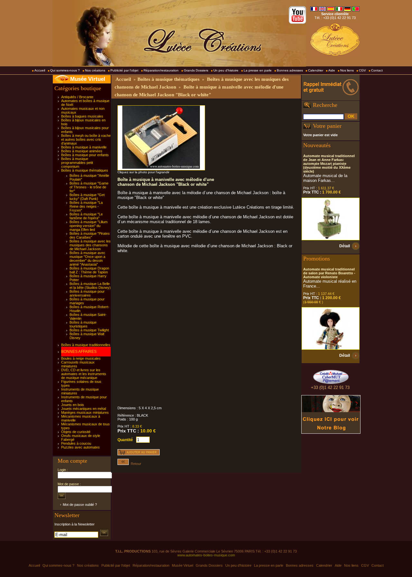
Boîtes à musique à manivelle (84, 147)
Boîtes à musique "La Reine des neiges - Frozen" (86, 206)
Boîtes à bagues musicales (82, 116)
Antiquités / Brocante (77, 97)
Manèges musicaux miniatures (85, 412)
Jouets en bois (72, 405)
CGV (362, 70)
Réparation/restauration (161, 70)
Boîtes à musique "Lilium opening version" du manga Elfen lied (89, 226)
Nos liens (347, 70)
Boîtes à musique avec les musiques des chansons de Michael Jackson (90, 245)
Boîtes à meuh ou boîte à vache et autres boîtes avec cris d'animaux (86, 139)
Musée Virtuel (87, 79)
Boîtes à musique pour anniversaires (87, 293)
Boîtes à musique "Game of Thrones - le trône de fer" (89, 187)
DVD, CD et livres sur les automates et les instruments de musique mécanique (83, 374)
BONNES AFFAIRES (79, 351)
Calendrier (315, 70)
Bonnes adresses (290, 70)
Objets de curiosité (75, 432)
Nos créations (95, 70)
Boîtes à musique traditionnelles (85, 345)
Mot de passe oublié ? (80, 504)
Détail (344, 246)
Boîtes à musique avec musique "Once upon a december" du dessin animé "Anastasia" (87, 258)
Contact (377, 70)
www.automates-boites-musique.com (206, 555)
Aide (331, 70)
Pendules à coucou (76, 443)
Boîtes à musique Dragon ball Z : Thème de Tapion (89, 270)
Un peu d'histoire (226, 70)
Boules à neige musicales (81, 358)
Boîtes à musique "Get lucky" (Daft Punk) (87, 197)
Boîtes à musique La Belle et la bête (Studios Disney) (90, 285)
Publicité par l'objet (124, 70)
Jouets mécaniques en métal (83, 409)
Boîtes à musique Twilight (89, 330)
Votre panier (327, 126)
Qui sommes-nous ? (65, 70)
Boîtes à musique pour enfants (85, 155)
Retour (135, 464)
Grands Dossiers (196, 70)
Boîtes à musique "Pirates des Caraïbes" (90, 235)
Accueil (39, 70)
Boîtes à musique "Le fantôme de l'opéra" (86, 216)
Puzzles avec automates (80, 447)
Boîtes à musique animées (81, 151)
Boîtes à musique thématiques (84, 170)
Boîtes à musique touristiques (83, 324)
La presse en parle (258, 70)
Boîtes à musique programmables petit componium (77, 162)
